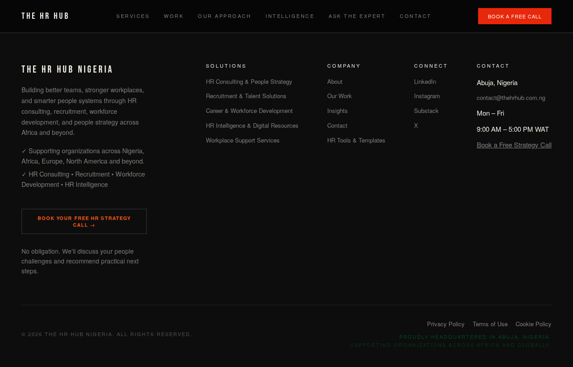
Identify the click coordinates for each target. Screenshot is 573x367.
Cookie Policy (534, 324)
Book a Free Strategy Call (514, 144)
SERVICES (133, 15)
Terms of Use (490, 324)
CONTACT (416, 15)
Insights (337, 110)
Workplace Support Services (243, 140)
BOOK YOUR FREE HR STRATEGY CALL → (84, 221)
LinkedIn (425, 81)
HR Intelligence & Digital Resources (252, 125)
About (334, 81)
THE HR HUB (45, 16)
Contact (337, 125)
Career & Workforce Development (249, 110)
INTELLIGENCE (289, 15)
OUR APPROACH (224, 15)
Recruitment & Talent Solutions (246, 95)
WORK (174, 15)
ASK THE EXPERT (357, 15)
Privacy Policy (446, 324)
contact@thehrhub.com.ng (511, 97)
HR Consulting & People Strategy (249, 81)
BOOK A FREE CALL (515, 16)
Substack (426, 110)
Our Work (339, 95)
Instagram (427, 95)
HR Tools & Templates (356, 140)
